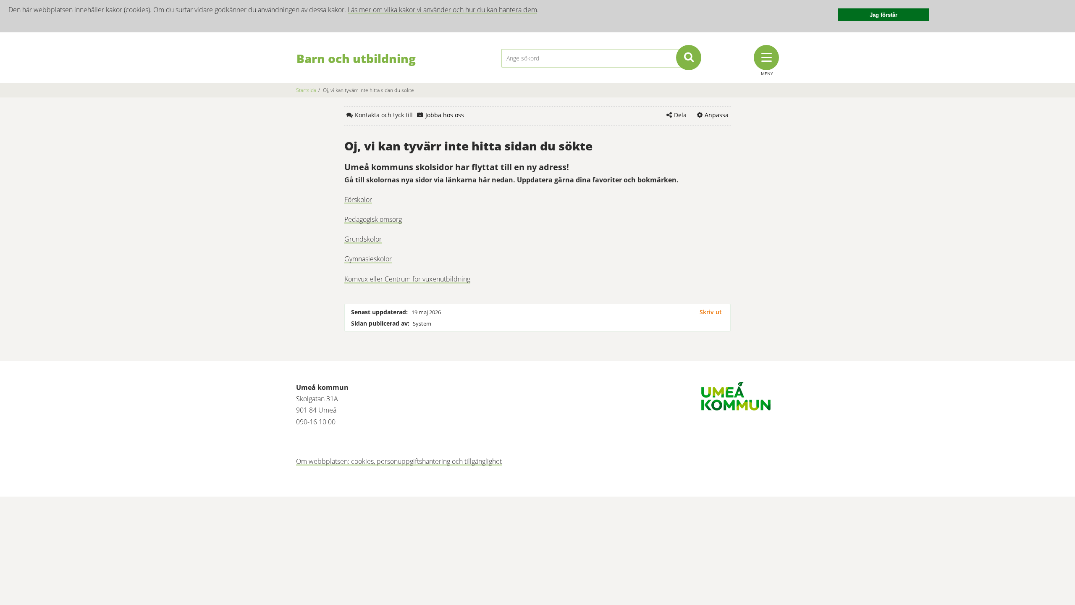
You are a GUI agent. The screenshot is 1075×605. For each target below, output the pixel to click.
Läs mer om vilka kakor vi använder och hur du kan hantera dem (442, 9)
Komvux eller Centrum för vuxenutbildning (407, 279)
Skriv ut (711, 312)
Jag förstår (883, 15)
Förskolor (358, 199)
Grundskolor (363, 239)
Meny (767, 73)
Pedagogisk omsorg (373, 219)
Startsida (306, 90)
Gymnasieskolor (368, 258)
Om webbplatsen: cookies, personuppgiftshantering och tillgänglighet (399, 461)
